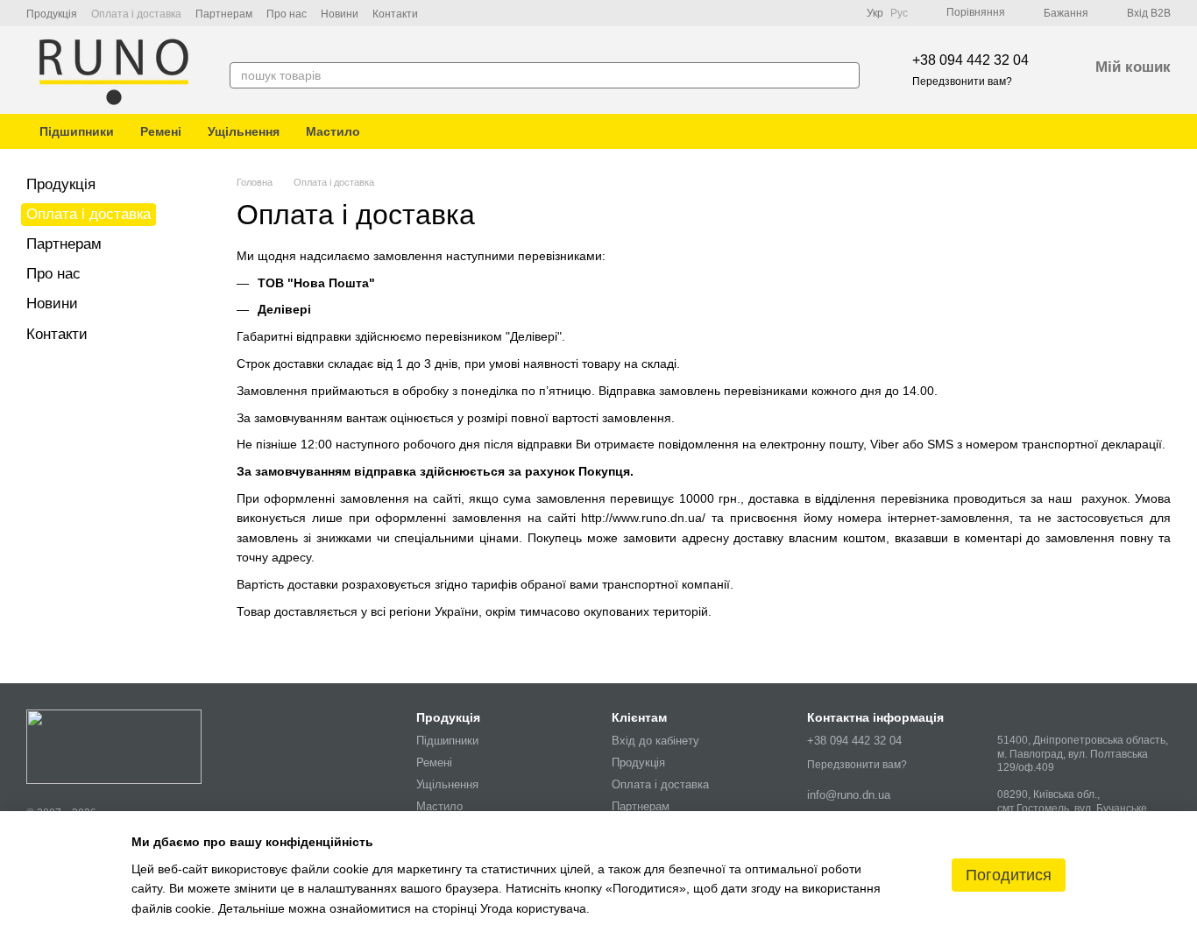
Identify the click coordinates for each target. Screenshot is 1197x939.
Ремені (160, 131)
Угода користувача (533, 908)
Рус (899, 13)
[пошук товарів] (846, 75)
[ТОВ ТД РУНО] (114, 745)
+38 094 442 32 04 (970, 60)
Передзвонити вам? (962, 81)
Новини (339, 14)
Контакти (395, 14)
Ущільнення (244, 131)
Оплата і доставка (136, 14)
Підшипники (76, 131)
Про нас (286, 14)
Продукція (51, 14)
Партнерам (223, 14)
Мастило (333, 131)
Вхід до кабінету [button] (655, 740)
